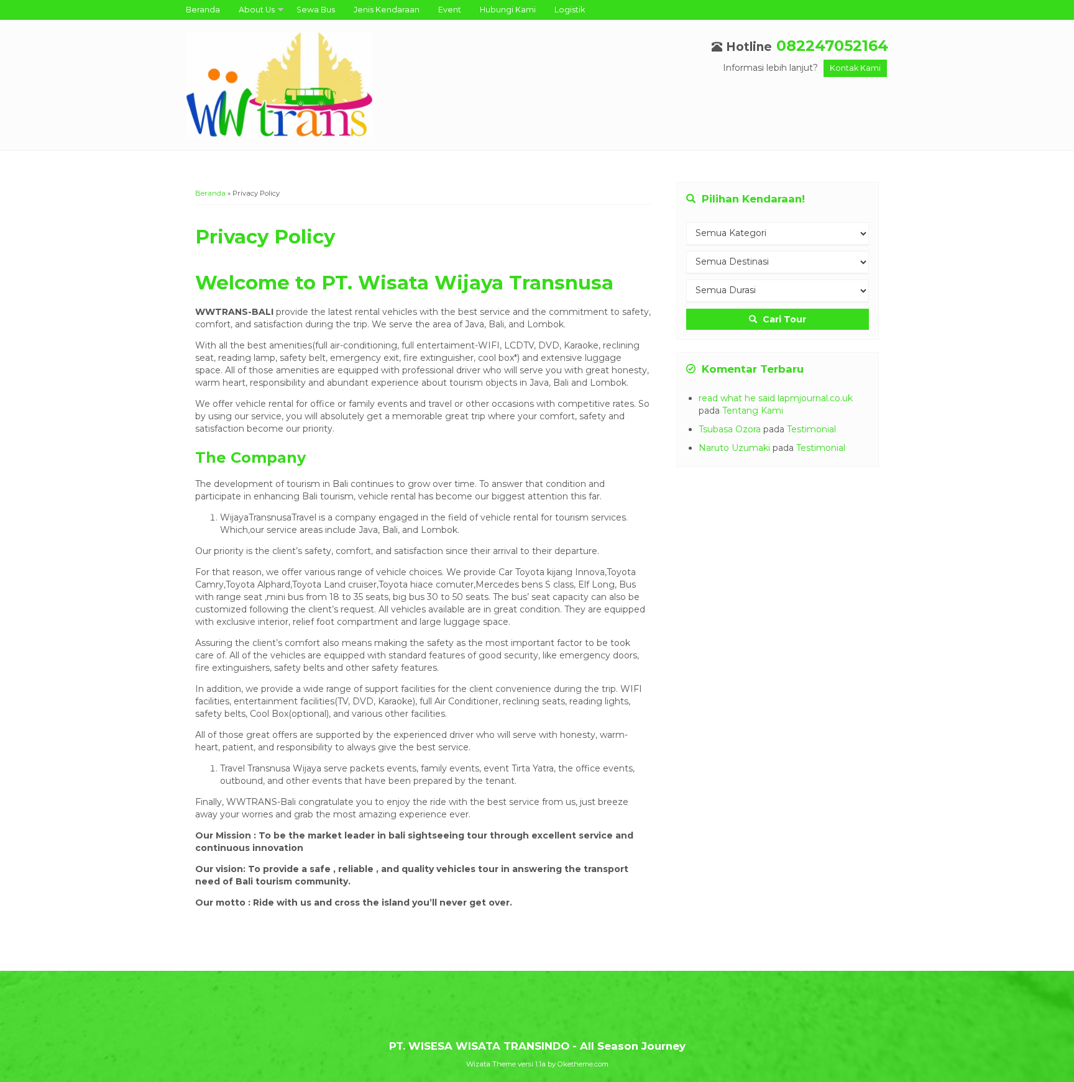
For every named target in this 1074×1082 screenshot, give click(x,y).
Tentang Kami (752, 410)
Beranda (203, 9)
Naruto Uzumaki (734, 447)
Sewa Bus (315, 9)
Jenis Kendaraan (387, 9)
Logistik (569, 9)
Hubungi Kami (508, 9)
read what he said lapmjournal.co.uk (776, 398)
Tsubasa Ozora (730, 429)
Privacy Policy (265, 236)
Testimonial (811, 429)
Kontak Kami (855, 68)
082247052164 (832, 46)
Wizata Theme (491, 1064)
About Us (257, 9)
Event (449, 9)
